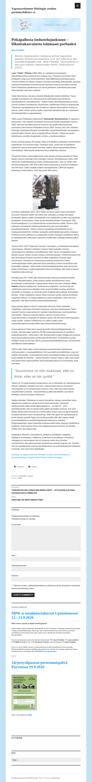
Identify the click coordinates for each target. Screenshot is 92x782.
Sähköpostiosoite (19, 566)
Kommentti (17, 525)
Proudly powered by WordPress (23, 778)
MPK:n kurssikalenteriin (48, 651)
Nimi (14, 556)
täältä (30, 715)
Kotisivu (15, 576)
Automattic (56, 778)
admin (31, 476)
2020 (20, 478)
